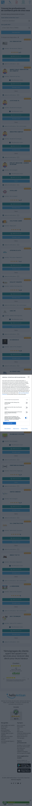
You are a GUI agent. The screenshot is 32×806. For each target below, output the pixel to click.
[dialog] (16, 403)
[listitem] (16, 399)
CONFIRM (9, 423)
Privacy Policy (24, 428)
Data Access (16, 428)
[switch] (26, 403)
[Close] (29, 377)
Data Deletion (7, 428)
